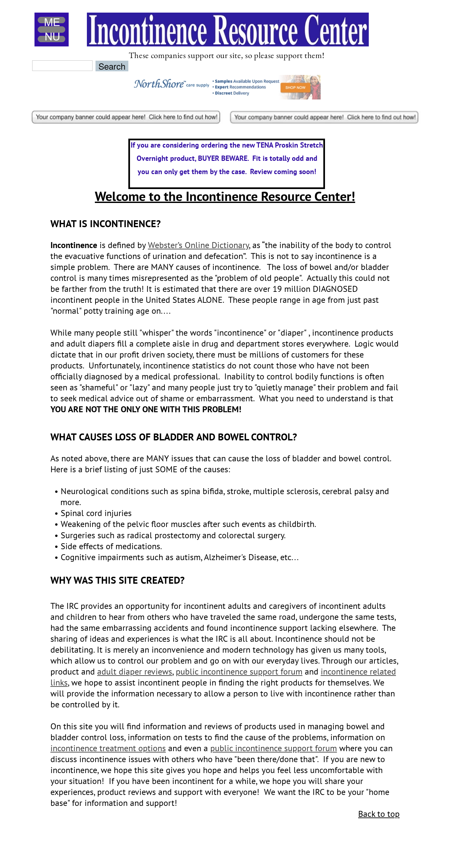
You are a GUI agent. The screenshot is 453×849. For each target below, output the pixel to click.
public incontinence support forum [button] (239, 671)
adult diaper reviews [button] (134, 671)
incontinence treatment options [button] (108, 748)
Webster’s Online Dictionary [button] (198, 244)
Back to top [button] (379, 813)
